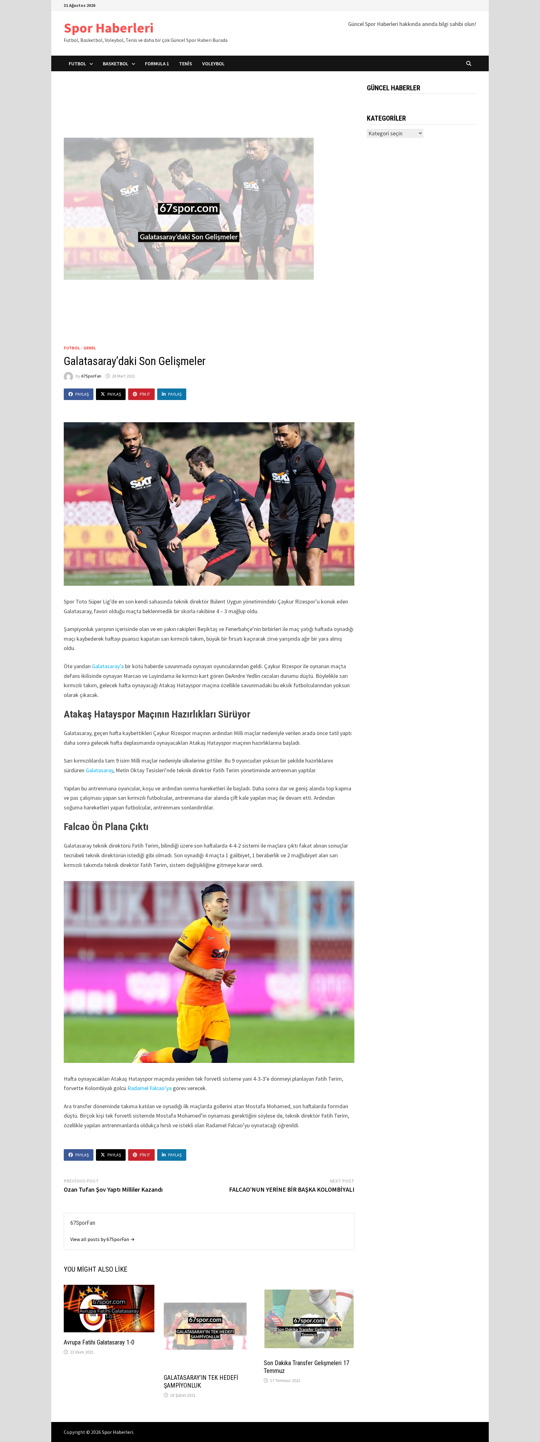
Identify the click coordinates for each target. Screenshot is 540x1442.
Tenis (185, 63)
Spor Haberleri (108, 27)
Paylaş (82, 394)
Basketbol (115, 63)
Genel (89, 348)
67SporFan (91, 376)
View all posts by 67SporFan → (102, 1239)
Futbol (77, 63)
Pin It (145, 394)
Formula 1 (157, 63)
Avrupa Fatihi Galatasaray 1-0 (99, 1342)
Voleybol (213, 63)
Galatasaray (99, 770)
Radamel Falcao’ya (150, 1088)
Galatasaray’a (108, 666)
